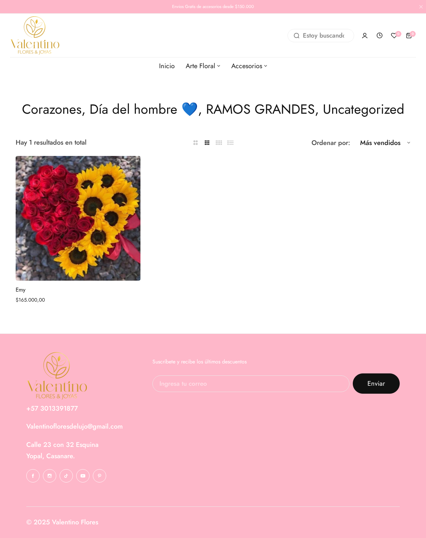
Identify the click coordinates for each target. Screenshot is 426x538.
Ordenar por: (331, 143)
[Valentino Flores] (34, 35)
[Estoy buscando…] (296, 35)
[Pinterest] (99, 475)
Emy (20, 290)
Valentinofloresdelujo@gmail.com (74, 426)
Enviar (376, 383)
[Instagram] (49, 475)
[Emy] (78, 218)
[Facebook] (33, 475)
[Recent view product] (379, 35)
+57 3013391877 (52, 408)
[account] (364, 35)
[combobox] (321, 35)
